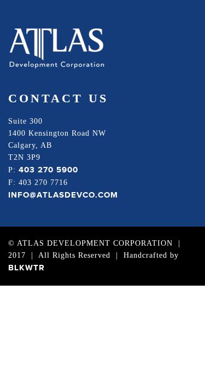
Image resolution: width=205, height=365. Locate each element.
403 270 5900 (48, 170)
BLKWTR (26, 268)
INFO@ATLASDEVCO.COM (63, 195)
